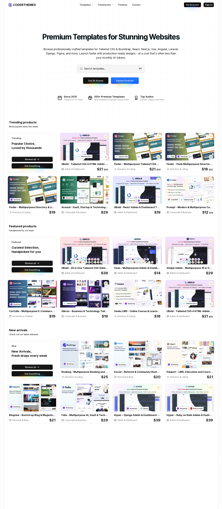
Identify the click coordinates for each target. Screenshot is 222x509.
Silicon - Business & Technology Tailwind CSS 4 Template (84, 311)
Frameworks (104, 4)
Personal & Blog (125, 377)
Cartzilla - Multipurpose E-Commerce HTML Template (32, 311)
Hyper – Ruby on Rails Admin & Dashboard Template (190, 415)
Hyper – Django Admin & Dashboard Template (137, 415)
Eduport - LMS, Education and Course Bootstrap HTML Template (190, 371)
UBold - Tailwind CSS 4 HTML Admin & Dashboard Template (84, 164)
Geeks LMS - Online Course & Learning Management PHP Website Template (137, 311)
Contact (136, 4)
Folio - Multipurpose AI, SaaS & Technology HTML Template (84, 415)
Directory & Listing (126, 169)
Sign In (208, 4)
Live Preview (96, 149)
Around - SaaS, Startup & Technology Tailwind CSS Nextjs (84, 207)
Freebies (122, 4)
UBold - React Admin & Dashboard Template (137, 207)
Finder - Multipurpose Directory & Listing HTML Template (32, 207)
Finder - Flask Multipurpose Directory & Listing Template (190, 164)
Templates (85, 4)
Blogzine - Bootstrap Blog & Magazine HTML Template (32, 415)
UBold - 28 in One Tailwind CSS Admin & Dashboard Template (84, 267)
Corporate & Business (75, 212)
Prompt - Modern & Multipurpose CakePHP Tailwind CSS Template (190, 207)
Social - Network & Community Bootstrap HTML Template (137, 371)
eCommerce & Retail (22, 316)
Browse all (30, 159)
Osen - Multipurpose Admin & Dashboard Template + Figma (137, 267)
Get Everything (32, 166)
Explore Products (125, 80)
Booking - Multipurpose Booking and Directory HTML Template (84, 371)
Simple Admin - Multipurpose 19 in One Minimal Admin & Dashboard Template (190, 267)
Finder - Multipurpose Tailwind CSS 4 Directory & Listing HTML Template (137, 164)
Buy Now (75, 149)
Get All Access (192, 5)
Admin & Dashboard (74, 169)
